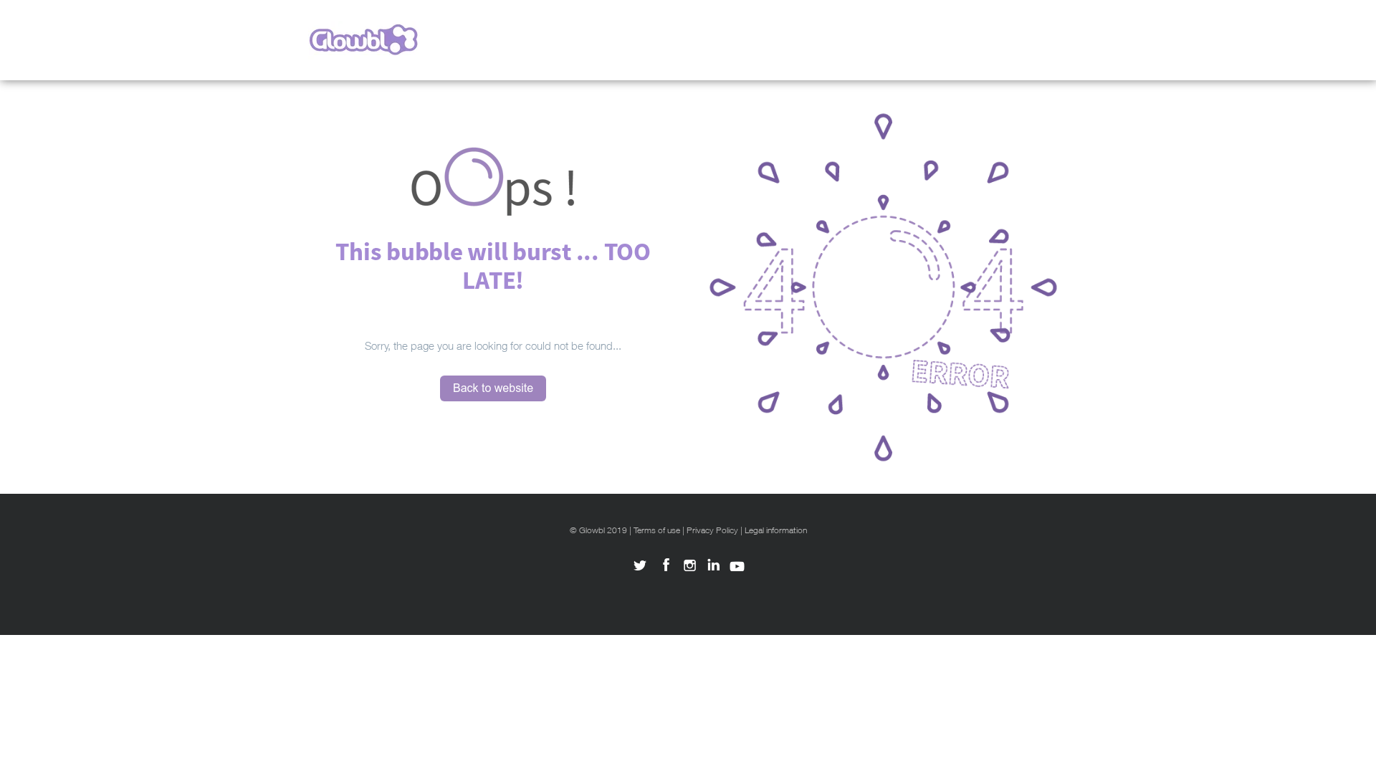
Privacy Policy (712, 530)
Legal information (776, 530)
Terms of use (657, 530)
